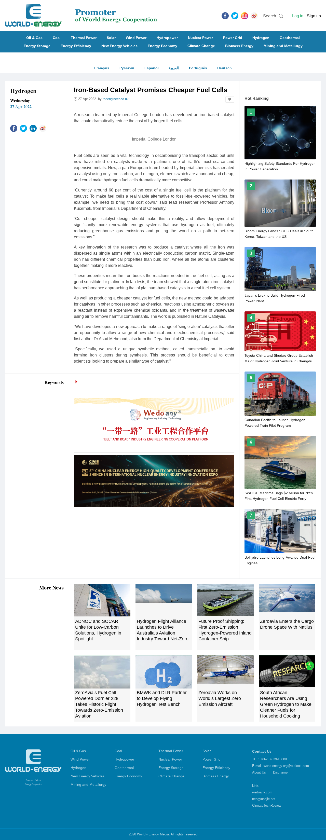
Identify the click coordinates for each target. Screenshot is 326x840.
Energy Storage (37, 46)
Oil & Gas (34, 38)
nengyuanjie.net (263, 799)
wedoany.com (262, 792)
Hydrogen (260, 38)
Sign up (314, 16)
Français (101, 68)
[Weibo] (254, 15)
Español (151, 68)
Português (198, 68)
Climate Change (201, 46)
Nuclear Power (200, 38)
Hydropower (167, 38)
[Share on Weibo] (42, 128)
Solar (111, 38)
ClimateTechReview (266, 805)
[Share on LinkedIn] (33, 128)
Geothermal (290, 38)
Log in (297, 16)
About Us (259, 772)
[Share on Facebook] (13, 128)
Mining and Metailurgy (283, 46)
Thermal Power (84, 38)
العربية (174, 68)
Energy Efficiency (76, 46)
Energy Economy (162, 46)
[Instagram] (244, 15)
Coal (57, 38)
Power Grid (232, 38)
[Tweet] (234, 15)
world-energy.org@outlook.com (286, 766)
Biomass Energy (239, 46)
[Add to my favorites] (229, 100)
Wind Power (136, 38)
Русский (126, 68)
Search (269, 16)
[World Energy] (81, 15)
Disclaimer (281, 772)
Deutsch (224, 68)
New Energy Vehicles (119, 46)
